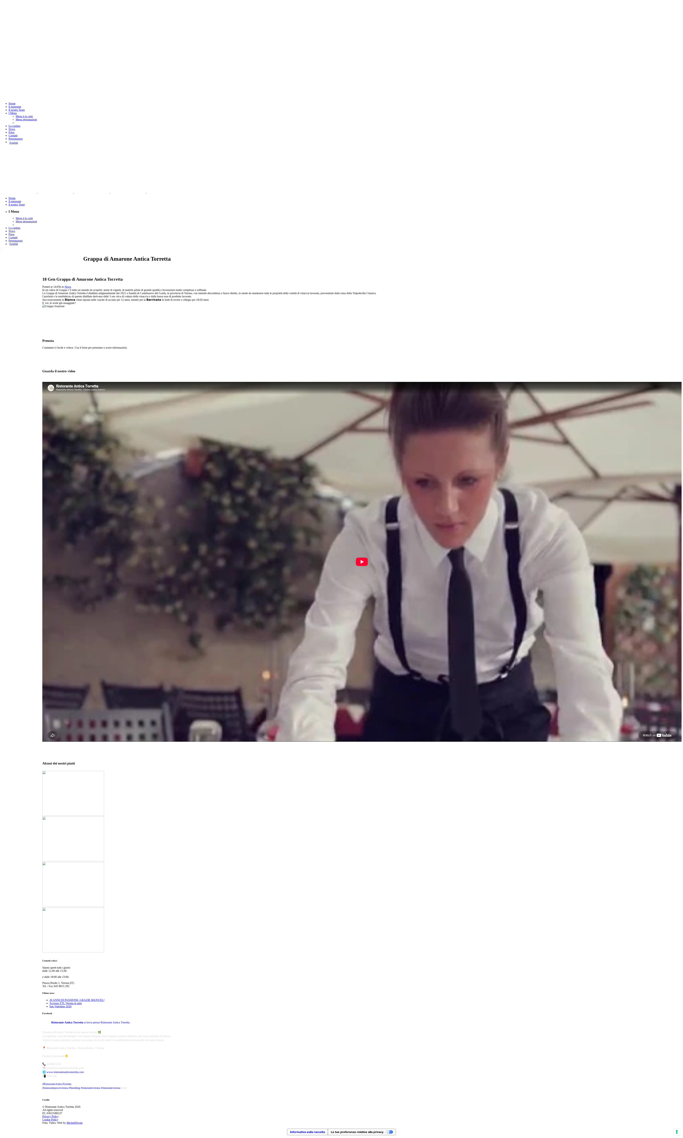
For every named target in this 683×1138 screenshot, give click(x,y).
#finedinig (74, 1087)
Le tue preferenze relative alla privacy (357, 1132)
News (68, 286)
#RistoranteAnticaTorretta (56, 1084)
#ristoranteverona (90, 1087)
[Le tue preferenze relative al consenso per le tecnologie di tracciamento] (676, 1131)
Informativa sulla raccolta (307, 1132)
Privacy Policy (50, 1116)
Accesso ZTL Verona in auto (65, 1003)
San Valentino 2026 (60, 1006)
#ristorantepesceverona (55, 1087)
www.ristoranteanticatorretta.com (65, 1072)
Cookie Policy (50, 1119)
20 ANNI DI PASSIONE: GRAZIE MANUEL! (76, 1000)
